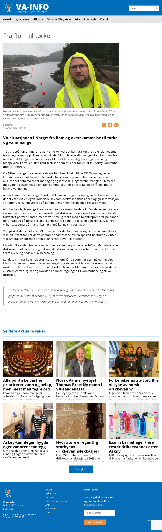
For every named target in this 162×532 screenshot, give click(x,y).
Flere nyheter (81, 469)
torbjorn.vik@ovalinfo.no (23, 514)
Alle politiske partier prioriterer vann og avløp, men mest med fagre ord (27, 385)
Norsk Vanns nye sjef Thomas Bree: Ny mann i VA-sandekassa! (79, 385)
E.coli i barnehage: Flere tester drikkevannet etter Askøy (133, 447)
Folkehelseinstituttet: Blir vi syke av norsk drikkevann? (134, 385)
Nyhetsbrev (22, 19)
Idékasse (38, 19)
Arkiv (77, 19)
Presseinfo (90, 19)
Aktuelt (7, 19)
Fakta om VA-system (59, 19)
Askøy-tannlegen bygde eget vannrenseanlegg (25, 444)
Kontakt (105, 19)
